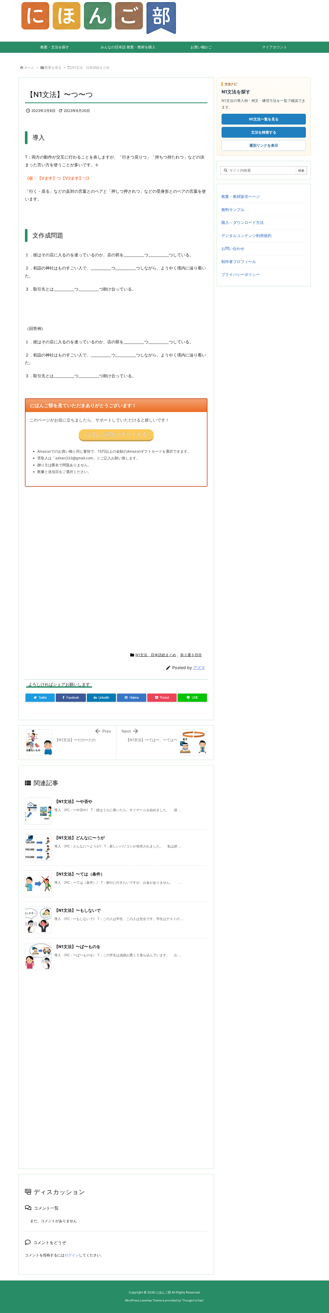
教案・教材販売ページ (240, 196)
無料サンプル (232, 209)
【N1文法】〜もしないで (77, 910)
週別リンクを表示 (263, 145)
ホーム (29, 67)
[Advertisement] (163, 567)
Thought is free (192, 1300)
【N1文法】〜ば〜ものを (77, 946)
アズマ (199, 667)
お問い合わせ (232, 248)
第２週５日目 (191, 655)
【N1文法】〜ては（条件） (79, 874)
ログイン (72, 1255)
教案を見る (53, 67)
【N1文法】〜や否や (73, 801)
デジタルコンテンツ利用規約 (246, 235)
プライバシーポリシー (240, 274)
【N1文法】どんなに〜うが (79, 837)
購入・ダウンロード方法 (242, 222)
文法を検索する (263, 132)
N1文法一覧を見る (264, 119)
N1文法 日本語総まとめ (90, 67)
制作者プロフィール (238, 261)
